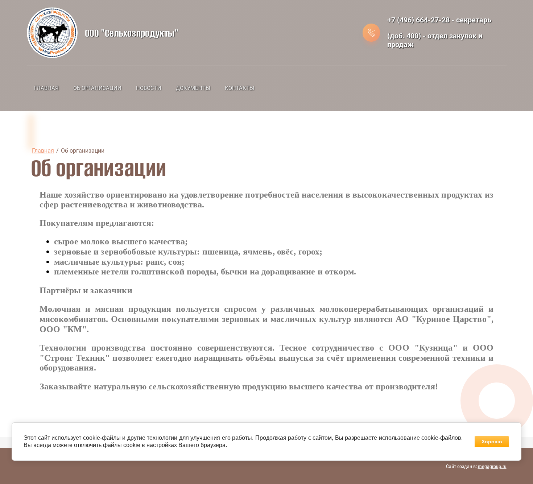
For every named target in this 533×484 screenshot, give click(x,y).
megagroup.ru (492, 466)
